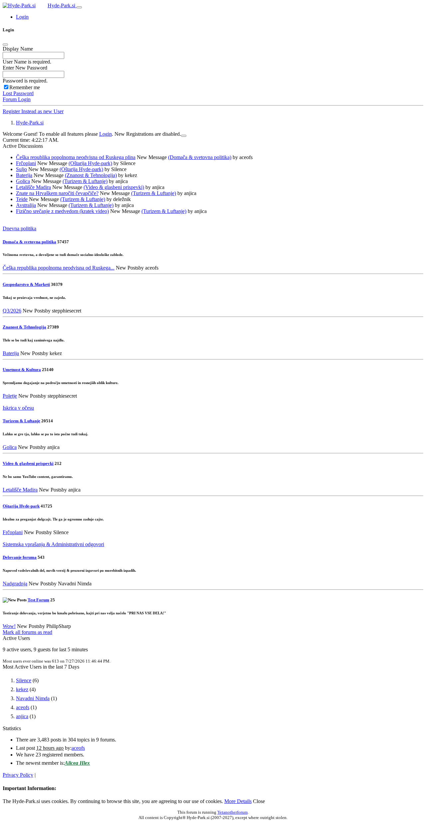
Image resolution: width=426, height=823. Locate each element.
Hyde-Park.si (62, 5)
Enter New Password (25, 68)
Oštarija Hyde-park (21, 506)
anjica (22, 716)
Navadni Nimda (33, 698)
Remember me (24, 87)
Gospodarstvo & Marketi (26, 284)
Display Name (18, 49)
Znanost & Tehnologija (24, 326)
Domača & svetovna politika (29, 241)
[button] (22, 17)
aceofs (22, 707)
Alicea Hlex (77, 763)
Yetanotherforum (232, 812)
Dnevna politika (19, 228)
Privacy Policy (18, 775)
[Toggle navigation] (79, 7)
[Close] (5, 45)
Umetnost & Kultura (22, 369)
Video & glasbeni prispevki (28, 463)
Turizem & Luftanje (21, 420)
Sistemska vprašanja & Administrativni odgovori (53, 544)
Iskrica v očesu (18, 408)
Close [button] (259, 801)
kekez (22, 689)
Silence (23, 680)
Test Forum (38, 599)
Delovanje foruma (20, 557)
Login (105, 134)
